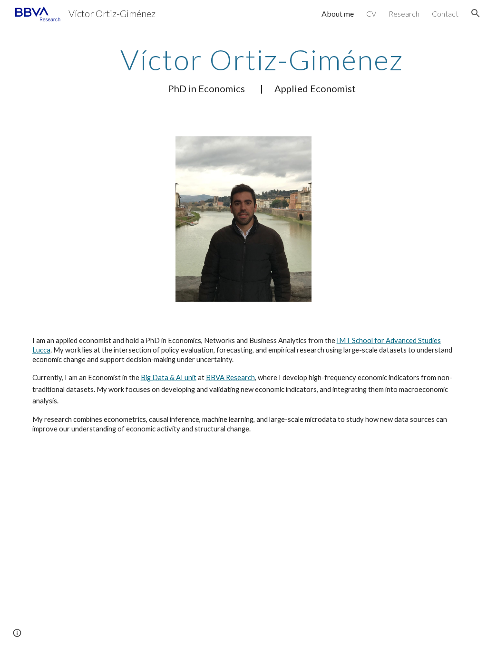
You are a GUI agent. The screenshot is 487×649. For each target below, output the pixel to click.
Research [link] (404, 13)
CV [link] (371, 13)
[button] (475, 13)
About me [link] (337, 13)
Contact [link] (445, 13)
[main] (261, 69)
